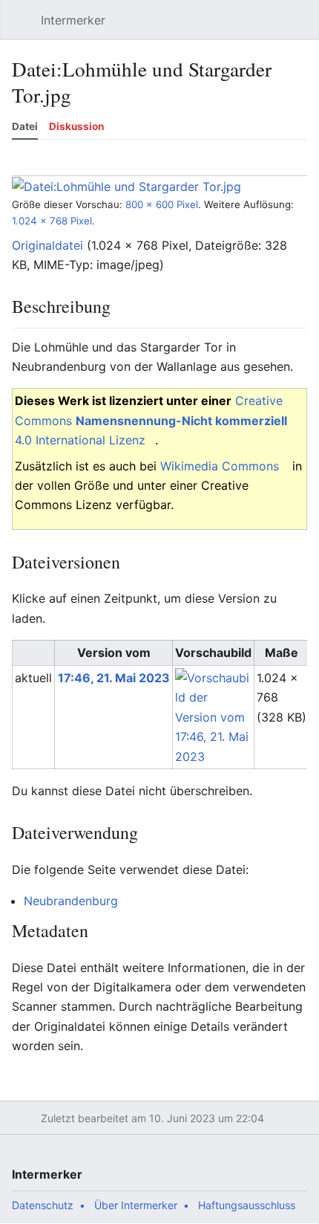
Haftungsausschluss (246, 1205)
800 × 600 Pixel (161, 204)
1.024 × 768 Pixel (52, 221)
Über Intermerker (135, 1205)
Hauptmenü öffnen (25, 27)
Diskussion (76, 126)
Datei (25, 126)
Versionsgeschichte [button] (164, 165)
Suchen (269, 27)
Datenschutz (42, 1205)
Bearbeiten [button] (232, 165)
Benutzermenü (304, 27)
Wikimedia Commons (219, 466)
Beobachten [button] (96, 165)
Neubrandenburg (71, 900)
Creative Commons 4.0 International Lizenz (151, 420)
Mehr (301, 165)
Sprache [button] (28, 165)
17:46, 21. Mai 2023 (114, 677)
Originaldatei (47, 245)
